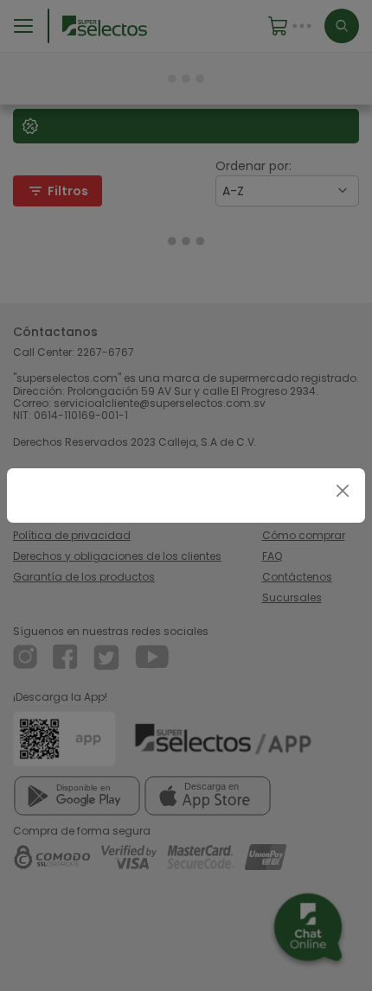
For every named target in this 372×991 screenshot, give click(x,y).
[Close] (342, 491)
